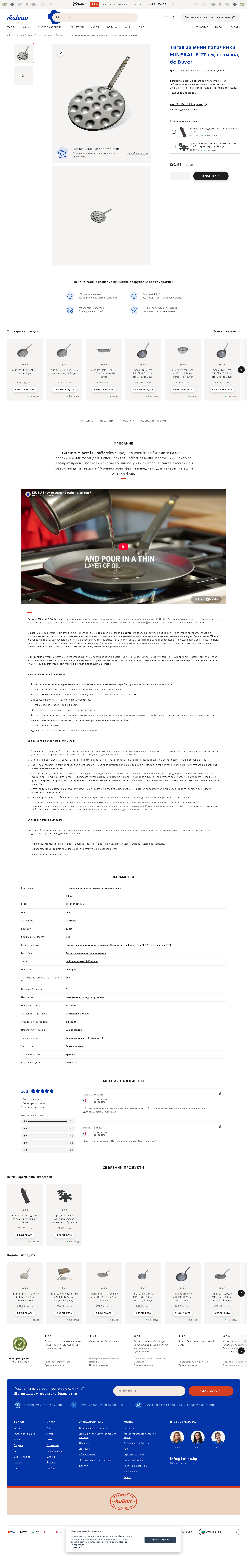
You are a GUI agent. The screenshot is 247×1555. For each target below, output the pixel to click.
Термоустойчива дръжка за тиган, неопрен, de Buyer (213, 130)
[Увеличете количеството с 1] (186, 176)
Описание (86, 420)
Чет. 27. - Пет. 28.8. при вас (186, 104)
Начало (18, 1462)
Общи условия (87, 1454)
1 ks (68, 937)
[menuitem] (11, 27)
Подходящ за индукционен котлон (87, 945)
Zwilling (50, 1456)
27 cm (69, 928)
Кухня (17, 1428)
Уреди (17, 1439)
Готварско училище (135, 1460)
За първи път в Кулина (136, 1443)
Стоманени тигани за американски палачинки (93, 888)
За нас (127, 1477)
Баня (16, 1451)
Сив (68, 912)
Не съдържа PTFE (161, 945)
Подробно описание (182, 93)
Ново (218, 27)
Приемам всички (160, 1540)
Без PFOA (142, 945)
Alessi (49, 1434)
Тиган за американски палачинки (86, 953)
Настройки (76, 1548)
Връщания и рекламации (93, 1428)
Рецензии (127, 420)
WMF (49, 1428)
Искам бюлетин (211, 1391)
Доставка (84, 1448)
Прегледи (129, 1428)
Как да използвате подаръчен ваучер (140, 1436)
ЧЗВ (126, 1448)
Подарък (234, 27)
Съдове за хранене (24, 1434)
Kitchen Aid (52, 1445)
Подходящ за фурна (123, 945)
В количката (210, 176)
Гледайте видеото (137, 153)
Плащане (84, 1443)
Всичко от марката (225, 331)
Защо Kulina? (131, 1471)
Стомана (71, 920)
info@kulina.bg (183, 1459)
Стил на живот (22, 1456)
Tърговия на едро (134, 1454)
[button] (24, 1313)
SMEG (49, 1439)
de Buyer (71, 969)
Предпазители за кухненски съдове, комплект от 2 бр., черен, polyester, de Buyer (213, 145)
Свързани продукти (154, 420)
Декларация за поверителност (96, 1460)
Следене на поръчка (135, 1466)
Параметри (107, 420)
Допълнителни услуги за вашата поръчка (97, 1436)
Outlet (17, 1468)
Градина (18, 1445)
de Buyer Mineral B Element (82, 961)
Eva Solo (51, 1468)
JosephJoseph (54, 1451)
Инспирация (200, 27)
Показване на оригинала (99, 1100)
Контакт (83, 1466)
